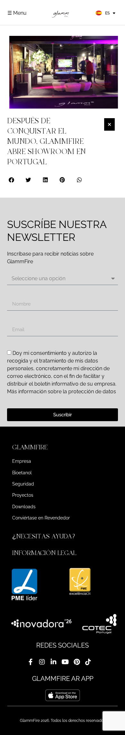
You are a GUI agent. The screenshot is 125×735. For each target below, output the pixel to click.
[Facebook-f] (30, 662)
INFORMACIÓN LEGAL (44, 553)
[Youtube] (65, 662)
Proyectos (22, 495)
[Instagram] (42, 662)
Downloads (24, 506)
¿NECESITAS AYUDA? (44, 536)
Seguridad (23, 483)
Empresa (21, 461)
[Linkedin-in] (53, 662)
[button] (12, 180)
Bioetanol (22, 472)
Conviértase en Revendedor (41, 517)
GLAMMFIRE (30, 447)
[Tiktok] (88, 662)
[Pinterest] (76, 662)
